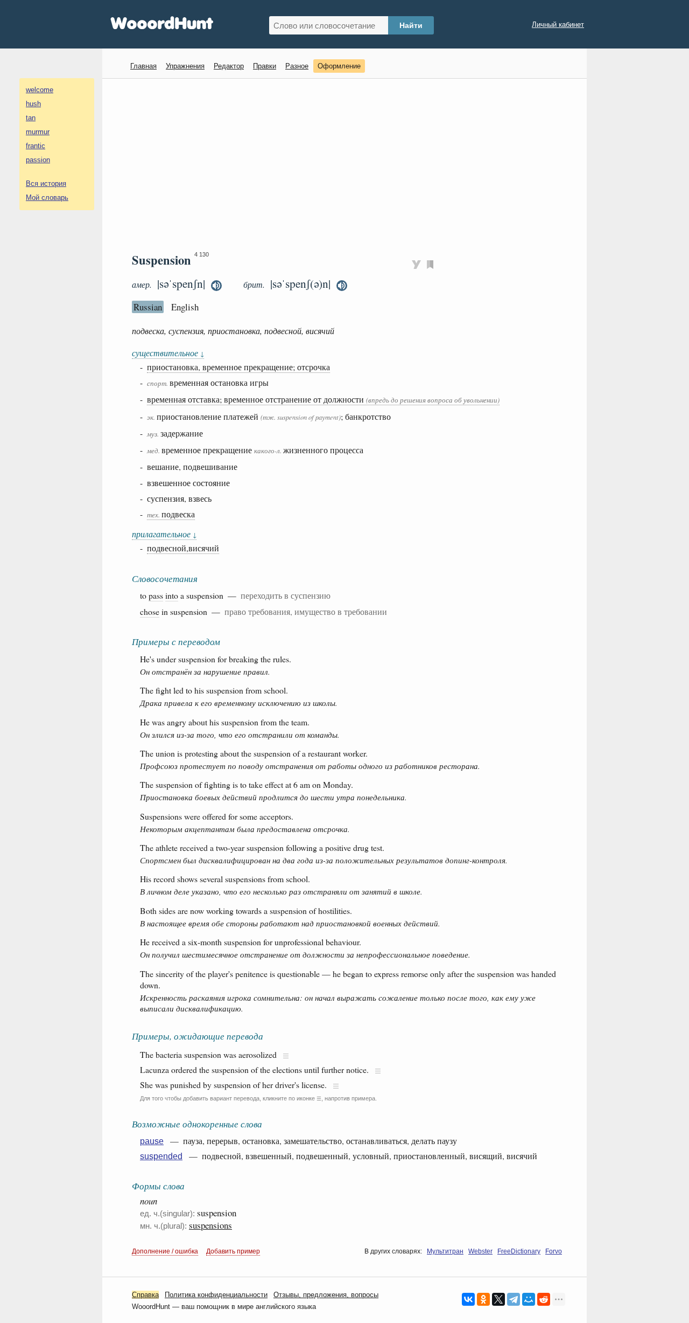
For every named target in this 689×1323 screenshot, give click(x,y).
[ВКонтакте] (468, 1299)
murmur (38, 132)
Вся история (46, 183)
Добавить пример (233, 1251)
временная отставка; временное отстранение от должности (323, 399)
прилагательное (164, 533)
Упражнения (185, 66)
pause (152, 1141)
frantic (35, 146)
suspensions (210, 1225)
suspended (161, 1156)
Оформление (339, 66)
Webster (480, 1251)
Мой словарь (47, 197)
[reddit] (543, 1299)
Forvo (553, 1251)
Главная (143, 66)
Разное (296, 66)
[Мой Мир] (528, 1299)
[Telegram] (513, 1299)
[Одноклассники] (483, 1299)
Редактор (229, 66)
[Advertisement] (348, 164)
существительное (168, 352)
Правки (264, 66)
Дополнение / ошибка (165, 1251)
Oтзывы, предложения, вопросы (325, 1295)
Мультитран (445, 1251)
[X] (498, 1299)
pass (156, 595)
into (171, 595)
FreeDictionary (518, 1251)
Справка (145, 1295)
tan (31, 118)
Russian (147, 307)
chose (149, 611)
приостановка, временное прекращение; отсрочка (238, 366)
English (185, 307)
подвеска (171, 513)
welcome (39, 90)
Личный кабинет (558, 24)
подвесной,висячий (183, 547)
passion (38, 160)
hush (33, 104)
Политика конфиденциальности (216, 1295)
